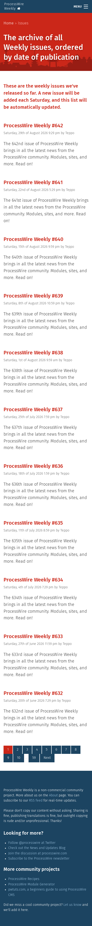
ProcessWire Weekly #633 (33, 636)
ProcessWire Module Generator (31, 884)
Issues (23, 23)
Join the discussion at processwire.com (37, 853)
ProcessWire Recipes (23, 879)
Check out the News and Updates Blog (36, 848)
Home (9, 23)
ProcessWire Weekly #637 (33, 409)
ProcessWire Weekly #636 (33, 466)
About (53, 795)
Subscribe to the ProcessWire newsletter (38, 858)
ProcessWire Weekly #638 (33, 353)
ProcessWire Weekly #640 (33, 239)
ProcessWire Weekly (14, 6)
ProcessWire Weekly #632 (33, 693)
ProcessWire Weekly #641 (33, 182)
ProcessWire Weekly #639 (33, 296)
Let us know (72, 905)
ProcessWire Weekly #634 (33, 580)
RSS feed (35, 800)
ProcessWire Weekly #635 (33, 523)
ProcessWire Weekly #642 (33, 125)
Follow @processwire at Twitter (31, 843)
